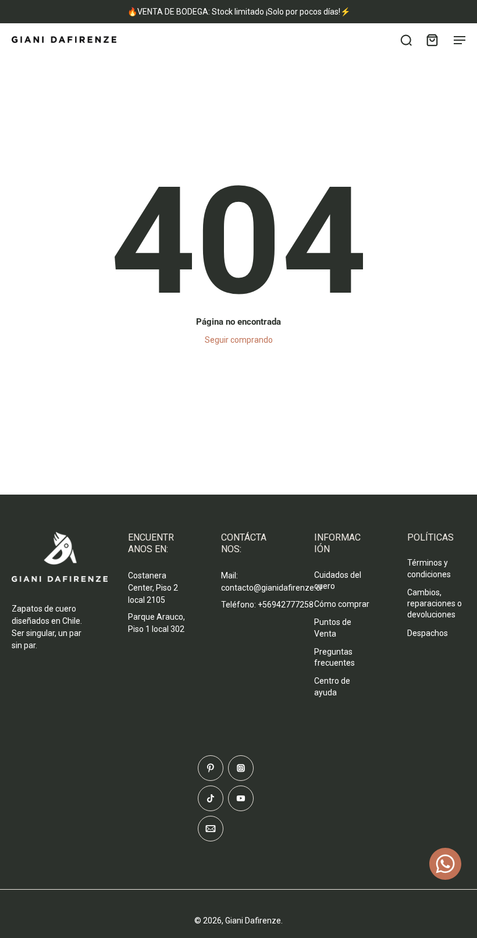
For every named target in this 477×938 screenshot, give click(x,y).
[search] (406, 39)
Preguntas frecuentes (334, 657)
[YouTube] (241, 798)
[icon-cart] (431, 39)
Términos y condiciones (429, 568)
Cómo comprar (341, 604)
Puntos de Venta (332, 627)
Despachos (427, 633)
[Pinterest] (210, 768)
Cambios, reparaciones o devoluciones (434, 604)
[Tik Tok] (210, 798)
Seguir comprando (239, 339)
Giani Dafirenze (253, 920)
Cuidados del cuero (337, 580)
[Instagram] (241, 768)
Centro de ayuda (332, 686)
